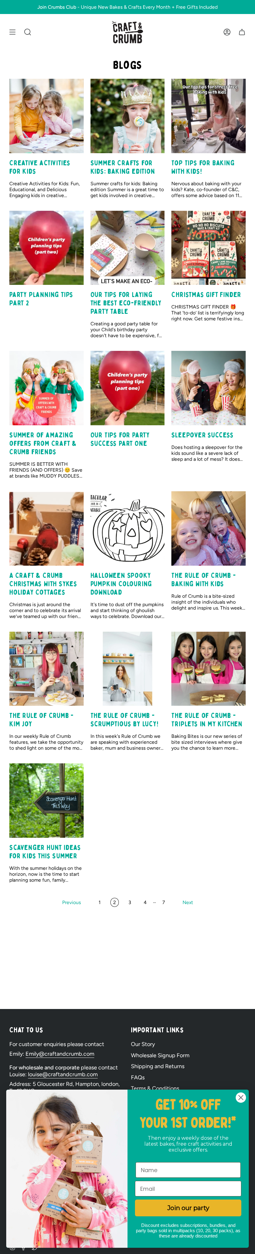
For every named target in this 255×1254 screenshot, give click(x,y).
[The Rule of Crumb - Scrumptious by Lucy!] (127, 669)
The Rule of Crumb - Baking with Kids (203, 579)
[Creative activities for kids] (46, 116)
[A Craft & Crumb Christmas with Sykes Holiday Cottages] (46, 528)
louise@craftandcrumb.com (63, 1074)
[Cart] (242, 32)
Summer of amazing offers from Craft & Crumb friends (43, 443)
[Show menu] (12, 32)
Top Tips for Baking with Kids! (202, 167)
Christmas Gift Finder (206, 294)
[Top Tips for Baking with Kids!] (208, 116)
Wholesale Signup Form (160, 1055)
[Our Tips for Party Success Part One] (127, 388)
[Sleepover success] (208, 388)
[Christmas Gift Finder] (208, 248)
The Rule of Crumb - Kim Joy (41, 719)
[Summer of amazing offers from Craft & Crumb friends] (46, 388)
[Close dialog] (240, 1097)
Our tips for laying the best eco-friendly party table (126, 303)
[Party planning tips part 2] (46, 248)
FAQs (138, 1077)
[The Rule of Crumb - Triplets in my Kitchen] (208, 669)
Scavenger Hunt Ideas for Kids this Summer (45, 851)
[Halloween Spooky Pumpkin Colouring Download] (127, 528)
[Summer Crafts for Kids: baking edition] (127, 116)
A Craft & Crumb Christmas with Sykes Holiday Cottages (43, 583)
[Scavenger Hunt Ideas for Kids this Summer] (46, 800)
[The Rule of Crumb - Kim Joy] (46, 669)
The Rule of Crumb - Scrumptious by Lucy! (124, 719)
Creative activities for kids (40, 167)
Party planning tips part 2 (41, 298)
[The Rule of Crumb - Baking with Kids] (208, 528)
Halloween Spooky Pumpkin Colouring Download (121, 583)
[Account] (227, 32)
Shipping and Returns (157, 1066)
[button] (27, 32)
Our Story (143, 1044)
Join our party (188, 1208)
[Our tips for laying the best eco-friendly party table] (127, 248)
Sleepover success (202, 435)
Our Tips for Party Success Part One (120, 439)
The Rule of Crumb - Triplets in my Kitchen (207, 719)
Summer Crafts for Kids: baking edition (122, 167)
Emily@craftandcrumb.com (60, 1053)
